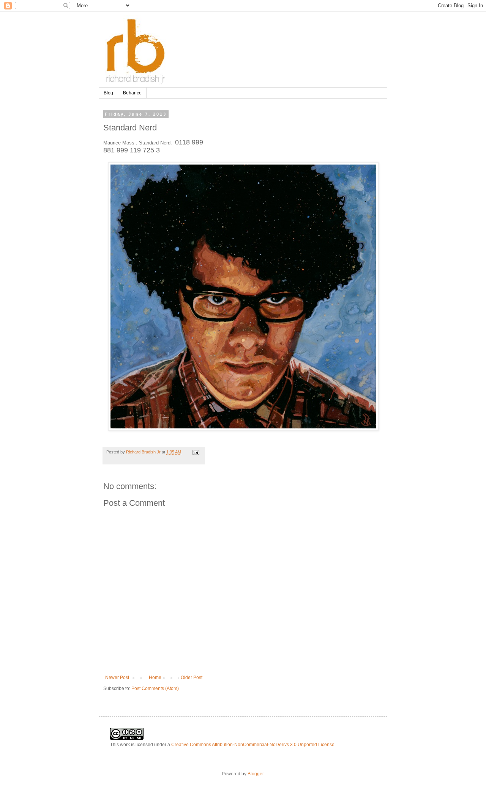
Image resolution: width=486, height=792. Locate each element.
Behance (132, 93)
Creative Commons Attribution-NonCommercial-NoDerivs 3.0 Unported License (253, 744)
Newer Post (117, 677)
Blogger (256, 773)
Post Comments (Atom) (155, 688)
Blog (108, 93)
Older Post (191, 677)
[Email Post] (195, 452)
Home (155, 677)
